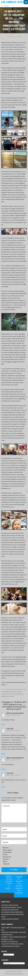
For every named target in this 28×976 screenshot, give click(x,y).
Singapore (19, 691)
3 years (8, 689)
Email (5, 836)
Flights (6, 691)
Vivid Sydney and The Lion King (9, 905)
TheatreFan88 (5, 927)
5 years (12, 689)
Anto (22, 689)
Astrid (2, 691)
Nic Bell (19, 36)
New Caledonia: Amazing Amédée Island (12, 912)
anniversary (17, 689)
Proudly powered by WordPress (14, 971)
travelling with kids (18, 694)
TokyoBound (4, 932)
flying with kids (12, 691)
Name (5, 829)
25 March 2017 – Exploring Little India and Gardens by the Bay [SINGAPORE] (19, 886)
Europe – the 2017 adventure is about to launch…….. (9, 884)
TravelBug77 (4, 937)
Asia (25, 689)
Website (5, 842)
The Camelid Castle (12, 2)
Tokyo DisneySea (13, 941)
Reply (3, 724)
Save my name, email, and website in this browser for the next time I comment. (7, 856)
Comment (6, 807)
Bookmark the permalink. (7, 696)
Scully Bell (10, 729)
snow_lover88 (5, 943)
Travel (12, 694)
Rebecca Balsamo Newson (14, 713)
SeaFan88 (3, 941)
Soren (8, 694)
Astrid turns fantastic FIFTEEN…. (10, 919)
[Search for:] (10, 5)
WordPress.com (19, 973)
